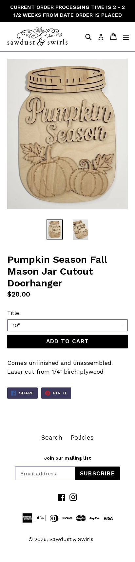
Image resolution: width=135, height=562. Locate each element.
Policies (82, 437)
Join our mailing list (67, 458)
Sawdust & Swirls (71, 539)
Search (51, 437)
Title (13, 313)
